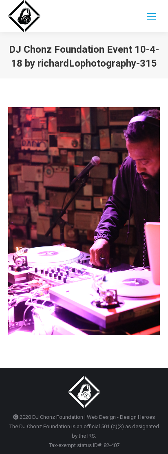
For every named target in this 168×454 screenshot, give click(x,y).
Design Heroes (137, 417)
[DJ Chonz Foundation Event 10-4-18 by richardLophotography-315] (84, 221)
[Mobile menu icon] (151, 16)
